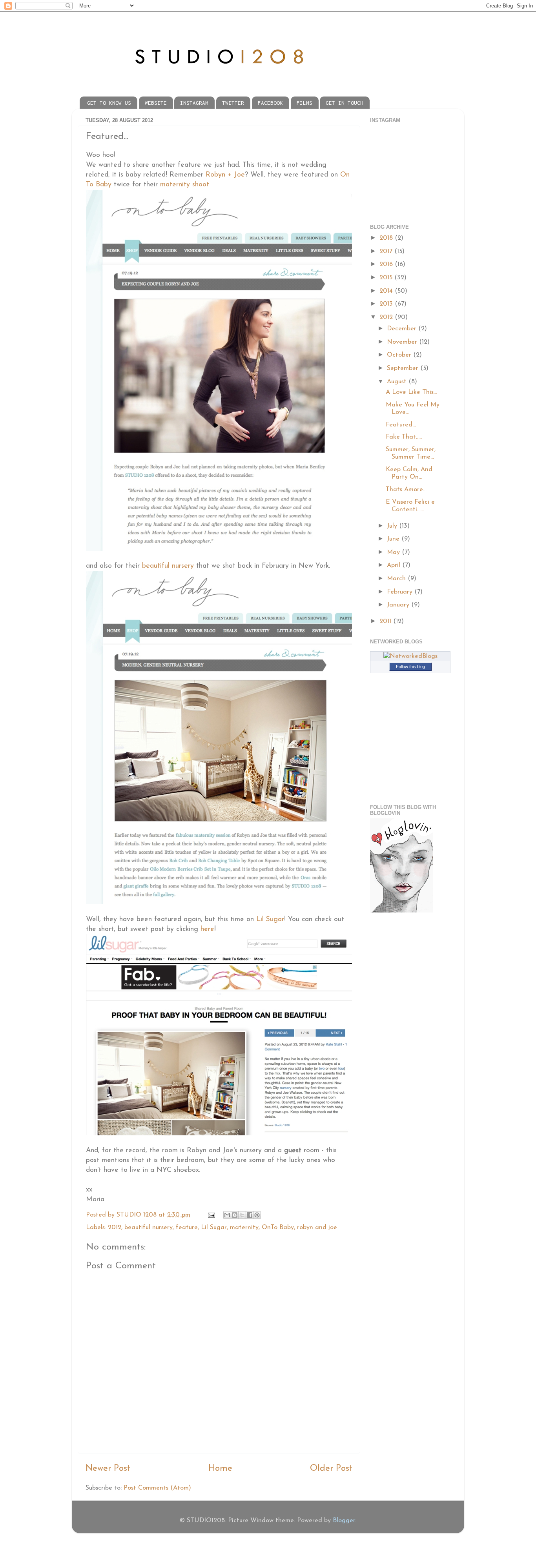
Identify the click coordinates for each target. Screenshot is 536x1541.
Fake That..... (404, 437)
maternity (244, 1227)
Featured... (401, 425)
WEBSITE (156, 103)
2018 (387, 238)
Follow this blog (410, 666)
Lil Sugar (270, 919)
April (394, 565)
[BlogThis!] (235, 1215)
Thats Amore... (406, 489)
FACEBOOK (270, 103)
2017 (386, 251)
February (400, 592)
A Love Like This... (411, 392)
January (399, 605)
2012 (114, 1227)
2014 (387, 291)
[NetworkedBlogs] (410, 656)
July (393, 526)
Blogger (344, 1520)
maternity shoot (184, 184)
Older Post (331, 1468)
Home (220, 1468)
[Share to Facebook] (249, 1215)
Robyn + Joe (225, 174)
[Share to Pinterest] (257, 1215)
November (403, 342)
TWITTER (233, 103)
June (394, 539)
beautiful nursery (168, 566)
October (400, 355)
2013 (387, 304)
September (403, 368)
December (402, 329)
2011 (386, 621)
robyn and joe (317, 1227)
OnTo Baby (278, 1227)
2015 (386, 278)
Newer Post (108, 1468)
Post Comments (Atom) (157, 1488)
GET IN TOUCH (344, 103)
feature (187, 1227)
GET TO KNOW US (109, 103)
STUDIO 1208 (138, 1215)
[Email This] (227, 1215)
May (394, 552)
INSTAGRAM (194, 103)
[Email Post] (211, 1215)
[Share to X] (242, 1215)
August (397, 382)
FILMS (304, 103)
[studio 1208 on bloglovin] (401, 911)
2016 (387, 264)
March (397, 579)
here (207, 929)
